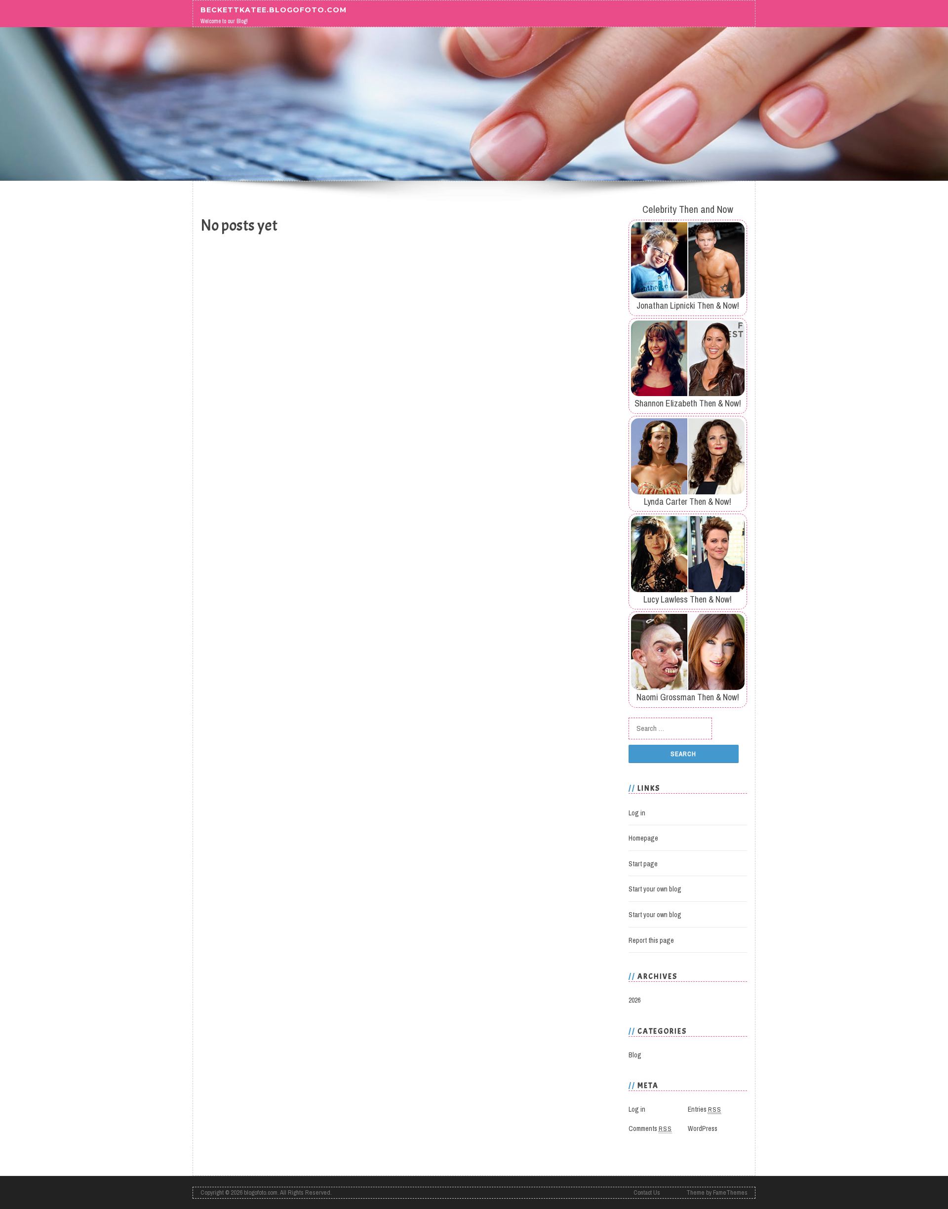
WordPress (702, 1128)
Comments (650, 1128)
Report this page (651, 940)
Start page (643, 863)
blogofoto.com (260, 1192)
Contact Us (646, 1192)
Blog (635, 1054)
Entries (704, 1109)
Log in (637, 812)
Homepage (643, 838)
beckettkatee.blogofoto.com (273, 9)
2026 (634, 1000)
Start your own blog (655, 889)
